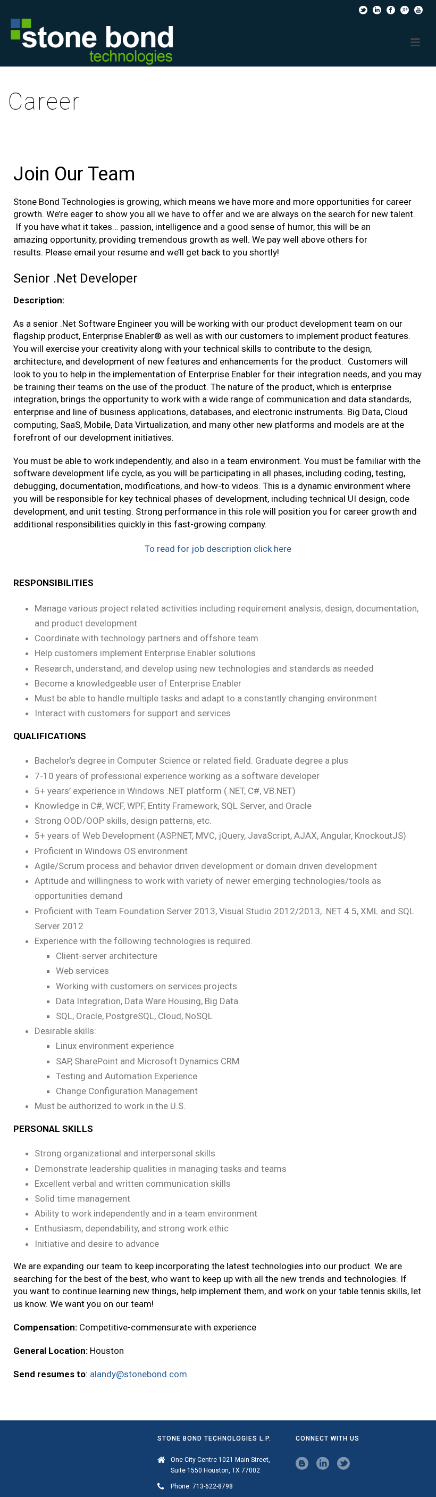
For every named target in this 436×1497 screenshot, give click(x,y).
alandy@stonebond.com (138, 1374)
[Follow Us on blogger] (302, 1464)
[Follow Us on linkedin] (322, 1464)
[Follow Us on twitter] (343, 1464)
